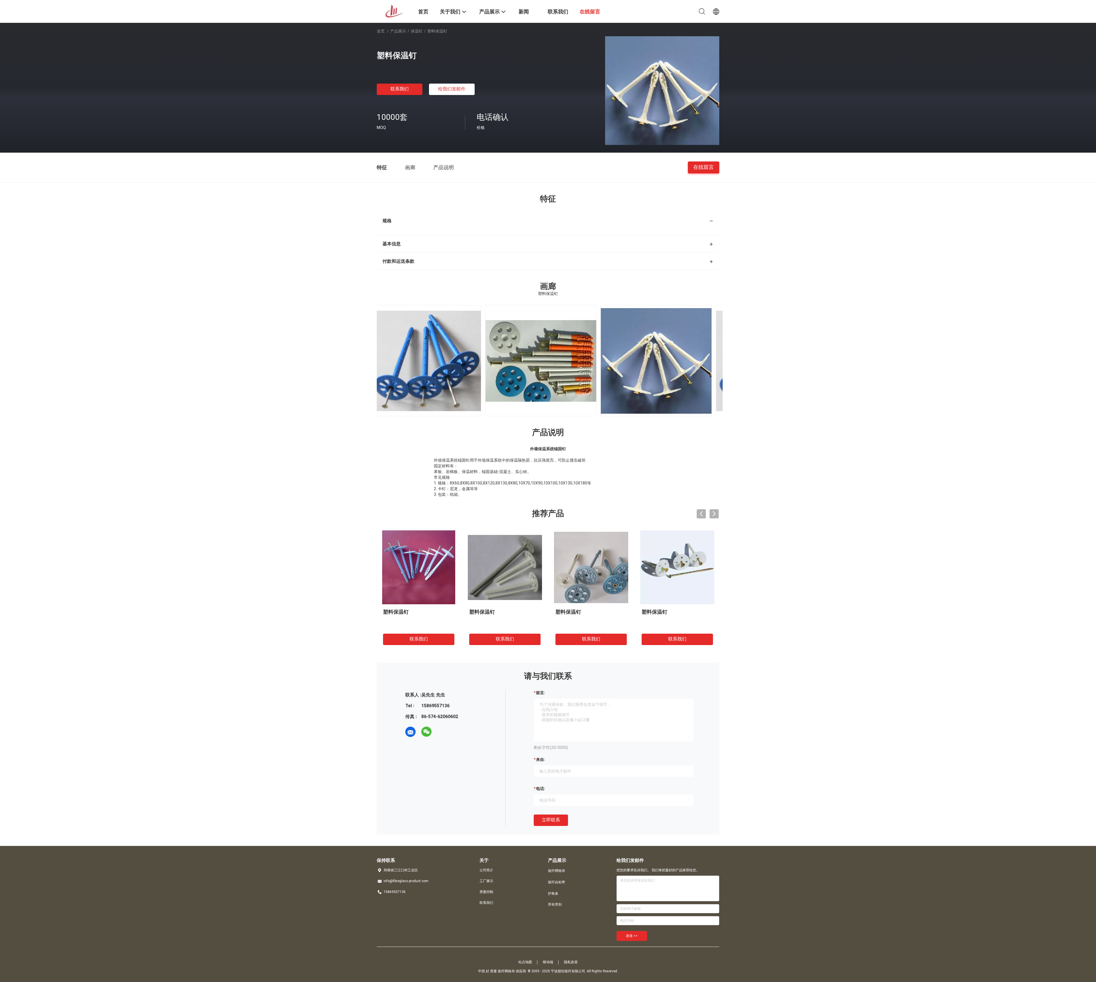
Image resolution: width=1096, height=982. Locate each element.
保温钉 (417, 31)
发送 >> (632, 936)
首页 (381, 31)
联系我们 (399, 89)
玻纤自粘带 (556, 882)
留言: (540, 692)
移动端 (548, 962)
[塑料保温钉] (662, 90)
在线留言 (703, 167)
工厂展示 (486, 881)
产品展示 (398, 31)
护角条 (553, 894)
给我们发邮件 (452, 89)
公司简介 (486, 870)
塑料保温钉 (396, 612)
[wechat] (426, 732)
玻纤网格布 (556, 871)
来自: (540, 759)
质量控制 (486, 892)
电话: (540, 788)
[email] (410, 732)
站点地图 (525, 962)
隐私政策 (571, 962)
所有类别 (555, 904)
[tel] (442, 732)
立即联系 (551, 820)
